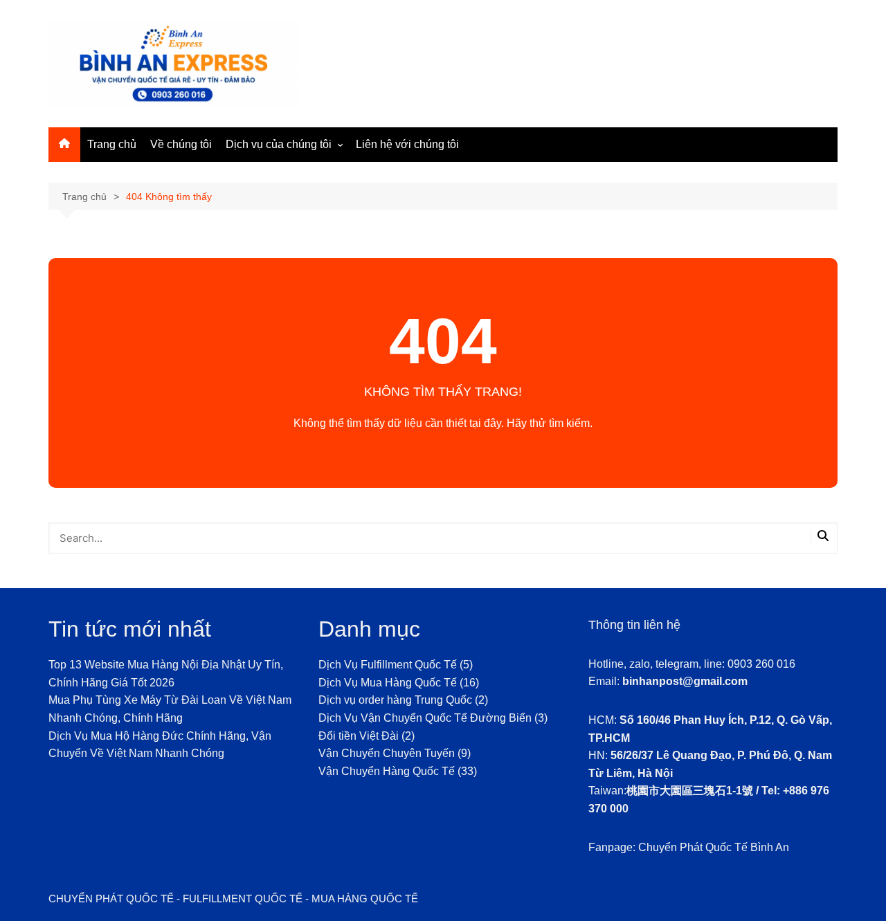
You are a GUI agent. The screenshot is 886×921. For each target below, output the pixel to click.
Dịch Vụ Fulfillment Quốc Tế (387, 665)
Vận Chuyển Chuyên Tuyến (386, 753)
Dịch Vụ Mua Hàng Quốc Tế (387, 683)
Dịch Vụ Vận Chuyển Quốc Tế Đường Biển (425, 718)
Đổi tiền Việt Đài (358, 736)
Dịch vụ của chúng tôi (279, 144)
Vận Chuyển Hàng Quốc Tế (386, 771)
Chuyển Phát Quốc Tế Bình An (713, 847)
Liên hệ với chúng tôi (407, 144)
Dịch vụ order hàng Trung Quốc (395, 700)
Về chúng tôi (181, 144)
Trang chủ (111, 144)
